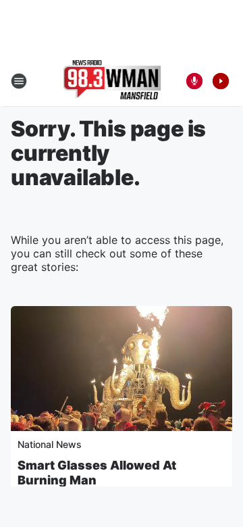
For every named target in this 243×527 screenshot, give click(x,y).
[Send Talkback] (194, 81)
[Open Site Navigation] (19, 81)
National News (50, 444)
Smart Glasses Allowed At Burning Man (97, 472)
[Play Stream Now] (221, 81)
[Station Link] (112, 81)
